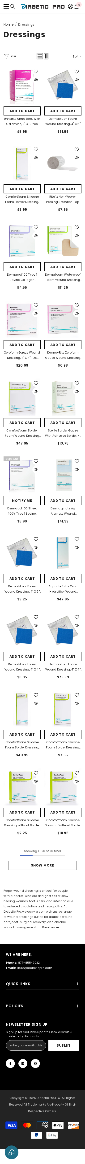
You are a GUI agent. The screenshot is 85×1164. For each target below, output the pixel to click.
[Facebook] (10, 1063)
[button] (40, 56)
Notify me (22, 500)
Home (9, 24)
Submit (64, 1045)
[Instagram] (22, 1063)
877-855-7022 (29, 963)
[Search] (13, 6)
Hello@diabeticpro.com (34, 968)
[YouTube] (35, 1063)
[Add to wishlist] (35, 71)
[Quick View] (35, 79)
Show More (42, 865)
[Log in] (71, 6)
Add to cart (22, 111)
